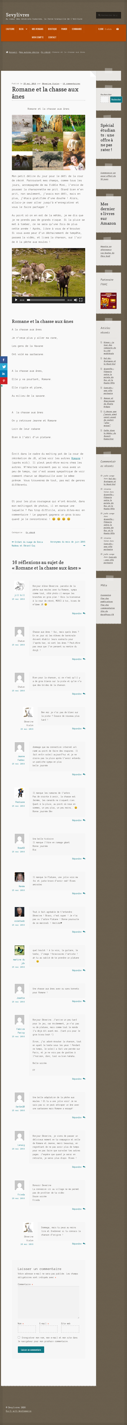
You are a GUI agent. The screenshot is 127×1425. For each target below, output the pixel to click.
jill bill (19, 595)
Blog (21, 29)
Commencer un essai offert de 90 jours (108, 176)
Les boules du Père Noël (107, 254)
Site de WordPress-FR (107, 613)
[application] (48, 275)
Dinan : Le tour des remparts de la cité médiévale (110, 348)
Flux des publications (107, 600)
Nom (21, 1323)
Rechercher (106, 94)
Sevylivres (17, 14)
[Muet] (75, 300)
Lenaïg (21, 1145)
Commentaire (25, 1284)
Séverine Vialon (50, 84)
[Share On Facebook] (3, 359)
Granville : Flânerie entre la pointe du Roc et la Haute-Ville (109, 376)
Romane (75, 458)
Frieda (21, 1195)
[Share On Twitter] (3, 366)
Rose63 (21, 848)
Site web (65, 1323)
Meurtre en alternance (106, 248)
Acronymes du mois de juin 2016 (67, 543)
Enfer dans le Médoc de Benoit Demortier (110, 435)
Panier (64, 29)
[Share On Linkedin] (3, 373)
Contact (52, 37)
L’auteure (10, 29)
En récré (45, 52)
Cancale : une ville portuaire (108, 390)
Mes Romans (37, 29)
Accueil (13, 52)
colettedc (19, 921)
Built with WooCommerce (18, 1411)
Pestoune (20, 802)
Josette (21, 998)
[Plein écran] (81, 300)
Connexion (106, 595)
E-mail (44, 1323)
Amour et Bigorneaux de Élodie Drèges (109, 402)
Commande (77, 29)
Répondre (77, 613)
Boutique (52, 29)
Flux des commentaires (108, 606)
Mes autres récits (29, 52)
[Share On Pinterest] (3, 380)
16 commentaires (71, 84)
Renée (22, 886)
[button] (48, 275)
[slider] (46, 300)
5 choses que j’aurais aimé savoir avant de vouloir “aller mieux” (110, 418)
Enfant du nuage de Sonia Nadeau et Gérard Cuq (27, 544)
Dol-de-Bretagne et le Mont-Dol (110, 361)
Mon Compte (37, 37)
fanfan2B (20, 1107)
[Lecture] (16, 300)
